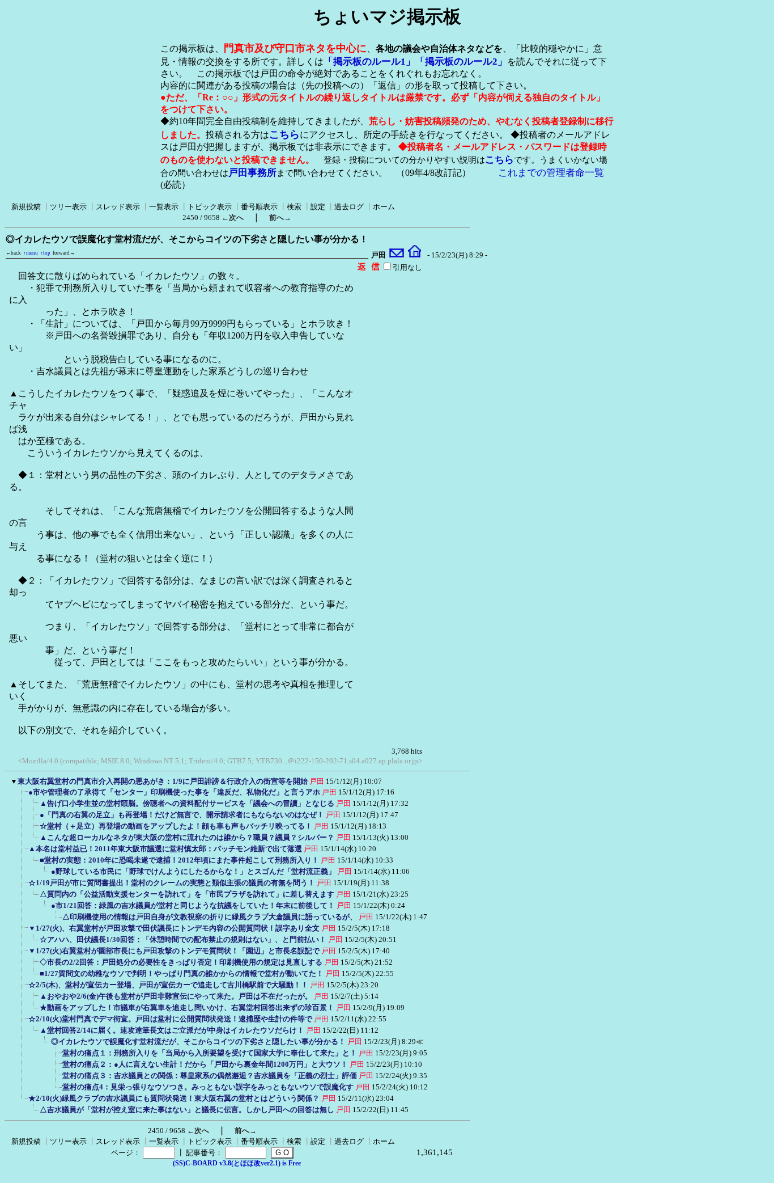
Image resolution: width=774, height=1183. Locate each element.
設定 (318, 206)
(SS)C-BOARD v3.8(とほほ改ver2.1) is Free (237, 1163)
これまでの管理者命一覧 (551, 172)
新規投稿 (26, 206)
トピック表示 (210, 206)
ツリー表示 (68, 206)
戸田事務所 (252, 172)
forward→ (64, 253)
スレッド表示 (118, 206)
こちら (284, 134)
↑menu (30, 253)
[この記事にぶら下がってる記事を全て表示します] (22, 796)
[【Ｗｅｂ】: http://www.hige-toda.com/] (414, 255)
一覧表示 (163, 206)
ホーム (384, 206)
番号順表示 (259, 206)
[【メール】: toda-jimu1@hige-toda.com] (397, 255)
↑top (45, 253)
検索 (294, 206)
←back (13, 253)
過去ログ (349, 206)
